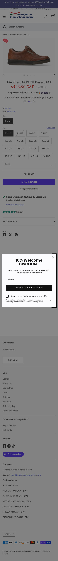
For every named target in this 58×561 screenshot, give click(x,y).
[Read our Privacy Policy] (50, 300)
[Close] (53, 257)
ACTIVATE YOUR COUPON (29, 287)
